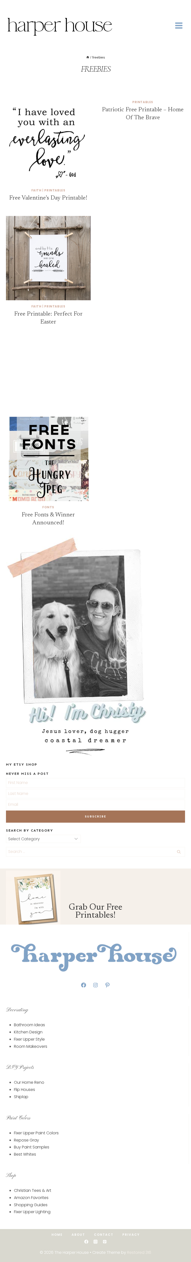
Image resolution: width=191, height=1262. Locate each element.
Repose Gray (26, 1140)
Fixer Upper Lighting (32, 1212)
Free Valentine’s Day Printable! (48, 198)
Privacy (131, 1234)
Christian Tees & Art (32, 1190)
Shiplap (21, 1097)
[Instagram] (24, 6)
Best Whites (25, 1154)
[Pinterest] (105, 1242)
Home (57, 1234)
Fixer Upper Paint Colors (36, 1133)
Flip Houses (24, 1089)
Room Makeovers (30, 1046)
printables (54, 190)
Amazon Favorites (31, 1198)
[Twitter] (16, 6)
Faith (36, 190)
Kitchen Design (28, 1032)
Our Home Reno (29, 1082)
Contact (103, 1234)
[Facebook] (9, 6)
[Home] (88, 57)
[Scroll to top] (179, 1243)
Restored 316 (139, 1252)
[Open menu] (178, 25)
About (78, 1234)
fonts (48, 507)
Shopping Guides (31, 1205)
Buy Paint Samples (31, 1147)
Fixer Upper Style (29, 1039)
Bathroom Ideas (29, 1025)
